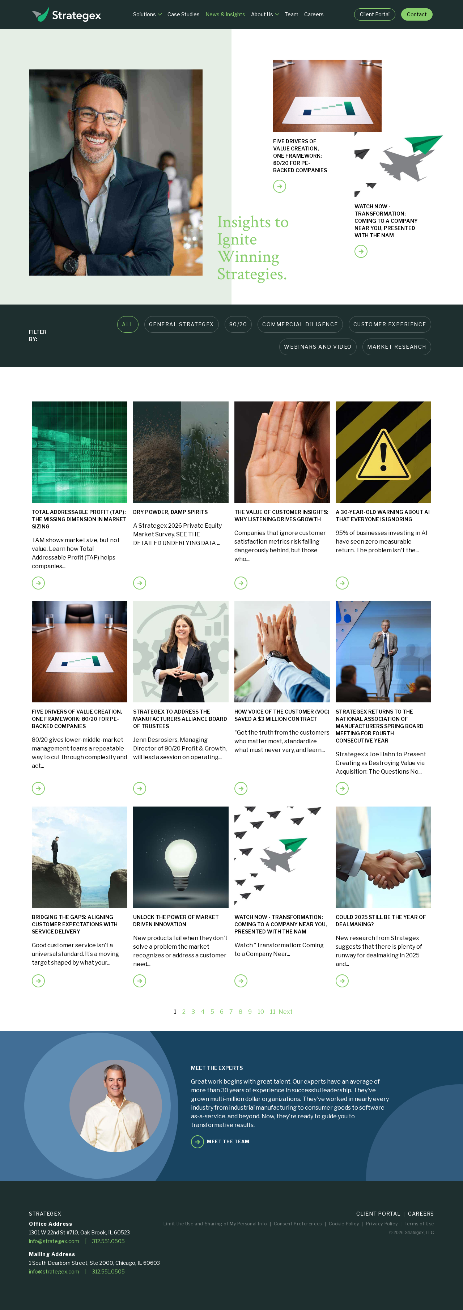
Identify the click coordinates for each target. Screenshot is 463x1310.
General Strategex (181, 324)
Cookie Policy (344, 1223)
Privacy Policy (382, 1223)
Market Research (396, 347)
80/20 (238, 324)
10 (261, 1011)
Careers (421, 1214)
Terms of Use (419, 1223)
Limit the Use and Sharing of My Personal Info (215, 1223)
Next (286, 1011)
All (128, 324)
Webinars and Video (318, 347)
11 (273, 1011)
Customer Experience (389, 324)
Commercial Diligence (300, 324)
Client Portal (378, 1214)
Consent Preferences (298, 1223)
